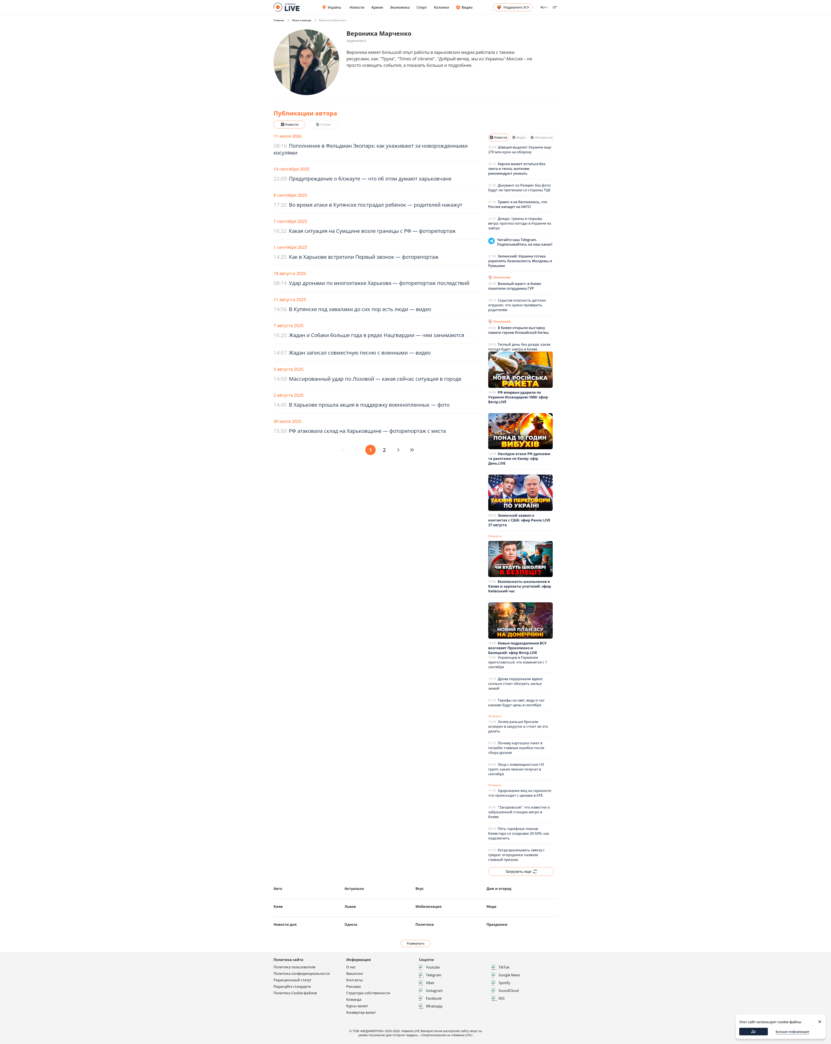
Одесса (351, 924)
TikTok (504, 967)
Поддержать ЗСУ (516, 7)
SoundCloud (509, 990)
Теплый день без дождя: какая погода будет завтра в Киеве (519, 347)
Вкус (420, 888)
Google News (509, 975)
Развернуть (415, 943)
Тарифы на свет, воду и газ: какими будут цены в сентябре (516, 702)
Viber (430, 982)
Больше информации (792, 1032)
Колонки (441, 7)
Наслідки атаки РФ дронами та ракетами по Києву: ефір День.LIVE (519, 458)
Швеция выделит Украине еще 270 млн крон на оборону (519, 149)
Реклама (353, 986)
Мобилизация (428, 906)
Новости (356, 7)
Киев (278, 906)
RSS (502, 998)
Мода (491, 906)
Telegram (433, 975)
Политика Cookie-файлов (295, 993)
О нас (351, 967)
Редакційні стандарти (292, 986)
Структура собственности (368, 993)
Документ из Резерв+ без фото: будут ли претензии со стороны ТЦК (519, 187)
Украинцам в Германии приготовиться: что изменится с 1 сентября (517, 662)
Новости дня (285, 924)
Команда (353, 999)
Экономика (400, 7)
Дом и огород (498, 888)
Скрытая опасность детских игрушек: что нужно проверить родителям (517, 305)
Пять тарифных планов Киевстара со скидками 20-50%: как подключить (518, 833)
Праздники (496, 924)
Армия (377, 7)
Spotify (504, 982)
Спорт (422, 7)
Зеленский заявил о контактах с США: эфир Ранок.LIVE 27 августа (519, 520)
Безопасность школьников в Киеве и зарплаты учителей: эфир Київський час (519, 586)
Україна (334, 7)
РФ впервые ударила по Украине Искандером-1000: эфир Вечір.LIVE (518, 397)
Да (753, 1031)
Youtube (433, 967)
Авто (278, 888)
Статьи (325, 124)
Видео (467, 7)
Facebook (434, 998)
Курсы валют (357, 1006)
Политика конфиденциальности (302, 973)
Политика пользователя (294, 967)
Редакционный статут (292, 980)
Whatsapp (434, 1006)
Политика (425, 924)
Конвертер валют (361, 1012)
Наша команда (301, 20)
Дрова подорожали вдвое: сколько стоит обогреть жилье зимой (515, 683)
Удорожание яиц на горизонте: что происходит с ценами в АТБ (520, 793)
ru (543, 7)
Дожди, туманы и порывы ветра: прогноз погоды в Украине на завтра (519, 223)
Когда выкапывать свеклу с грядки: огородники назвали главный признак (516, 855)
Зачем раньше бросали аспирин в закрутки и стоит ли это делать (518, 726)
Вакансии (354, 973)
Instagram (434, 990)
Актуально (354, 888)
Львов (350, 906)
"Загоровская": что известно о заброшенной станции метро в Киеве (519, 812)
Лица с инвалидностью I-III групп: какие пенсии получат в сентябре (516, 769)
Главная (279, 20)
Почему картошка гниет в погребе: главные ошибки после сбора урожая (516, 748)
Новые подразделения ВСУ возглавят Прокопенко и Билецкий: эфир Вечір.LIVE (517, 648)
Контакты (354, 980)
